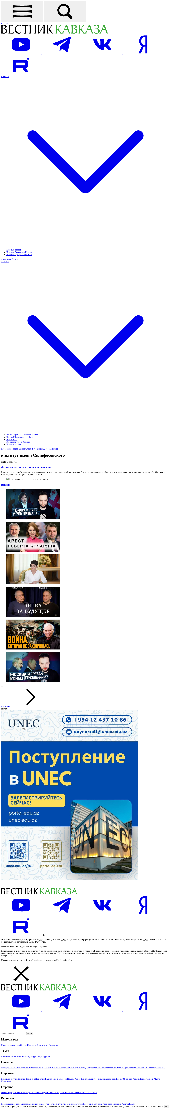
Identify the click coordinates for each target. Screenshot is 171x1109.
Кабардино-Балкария (93, 1104)
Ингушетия (61, 1104)
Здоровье (47, 449)
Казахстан (70, 1092)
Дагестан (45, 1104)
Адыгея (125, 1104)
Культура (32, 1056)
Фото (34, 449)
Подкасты (53, 1045)
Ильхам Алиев (74, 1079)
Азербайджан (26, 1092)
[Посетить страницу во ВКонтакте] (102, 54)
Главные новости (14, 250)
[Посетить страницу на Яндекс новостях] (143, 54)
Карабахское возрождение (13, 449)
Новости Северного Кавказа (19, 252)
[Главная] (54, 33)
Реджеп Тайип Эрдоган (56, 1079)
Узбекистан (80, 1092)
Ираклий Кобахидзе (106, 1079)
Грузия (45, 1092)
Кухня (55, 449)
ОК (166, 1107)
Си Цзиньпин (38, 1079)
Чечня (53, 1104)
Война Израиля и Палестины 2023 (22, 435)
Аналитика (6, 259)
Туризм (46, 1056)
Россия (4, 1092)
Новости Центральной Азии (19, 254)
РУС (3, 23)
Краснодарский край (11, 1104)
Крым (132, 1104)
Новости (5, 1045)
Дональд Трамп (25, 1079)
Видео (40, 449)
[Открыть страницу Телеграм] (62, 54)
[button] (85, 974)
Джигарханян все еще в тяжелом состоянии (26, 467)
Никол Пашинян (89, 1079)
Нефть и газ (11, 439)
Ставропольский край (31, 1104)
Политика (6, 1056)
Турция (11, 1092)
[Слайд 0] (2, 686)
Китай (89, 1092)
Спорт (28, 449)
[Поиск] (65, 11)
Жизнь (25, 1056)
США (94, 1092)
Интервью (32, 1045)
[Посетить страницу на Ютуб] (21, 54)
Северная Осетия (75, 1104)
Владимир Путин (9, 1079)
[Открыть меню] (22, 11)
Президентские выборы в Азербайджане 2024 (144, 1068)
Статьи (15, 259)
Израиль (61, 1092)
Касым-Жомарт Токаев (143, 1079)
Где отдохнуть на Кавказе (18, 442)
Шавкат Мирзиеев (124, 1079)
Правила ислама (13, 444)
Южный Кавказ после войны (19, 437)
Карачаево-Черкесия (112, 1104)
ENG (8, 23)
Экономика (16, 1056)
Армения (37, 1092)
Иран (17, 1092)
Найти (29, 1034)
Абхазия (53, 1092)
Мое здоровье (7, 1068)
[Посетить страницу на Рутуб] (21, 74)
